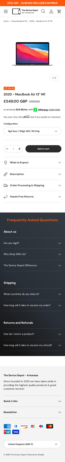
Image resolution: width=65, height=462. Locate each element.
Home (6, 21)
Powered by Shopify (35, 454)
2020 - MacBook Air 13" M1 (41, 21)
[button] (59, 11)
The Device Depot (18, 454)
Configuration (11, 123)
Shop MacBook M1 (19, 21)
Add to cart (43, 148)
